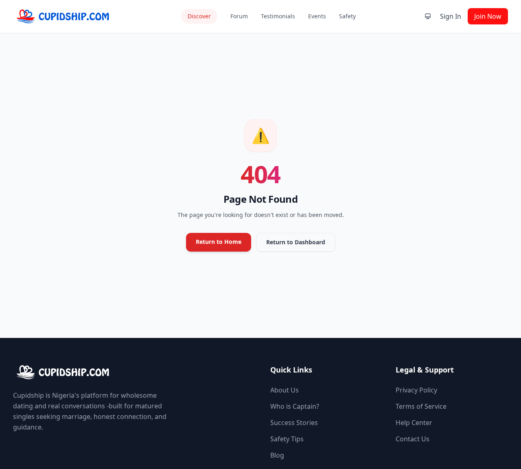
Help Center (414, 422)
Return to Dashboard (295, 242)
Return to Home (218, 241)
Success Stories (294, 422)
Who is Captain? (294, 406)
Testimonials (278, 16)
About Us (284, 390)
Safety (347, 16)
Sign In (450, 16)
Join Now (487, 16)
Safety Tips (287, 438)
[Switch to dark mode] (427, 16)
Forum (239, 16)
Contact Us (412, 438)
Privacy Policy (416, 390)
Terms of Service (421, 406)
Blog (277, 455)
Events (317, 16)
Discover (199, 16)
